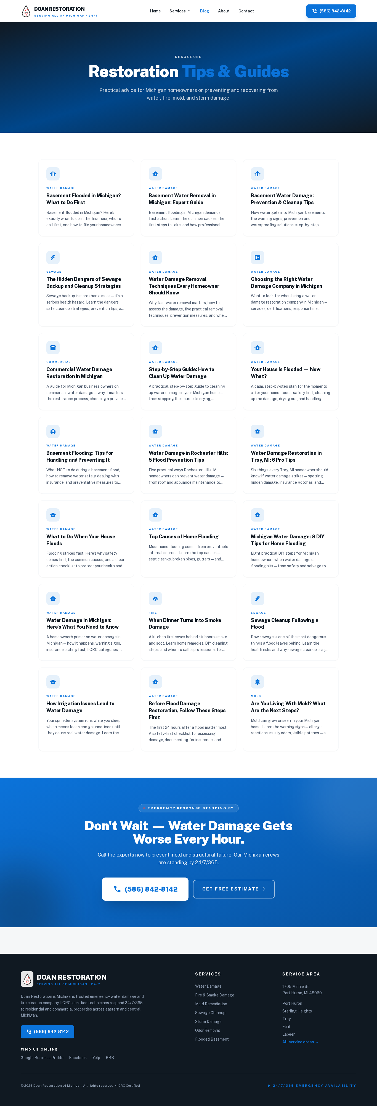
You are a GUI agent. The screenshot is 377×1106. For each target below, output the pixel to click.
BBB (110, 1058)
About (224, 11)
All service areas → (300, 1042)
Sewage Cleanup (210, 1013)
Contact (246, 11)
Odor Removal (207, 1030)
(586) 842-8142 (145, 889)
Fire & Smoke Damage (214, 995)
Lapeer (288, 1034)
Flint (286, 1026)
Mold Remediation (211, 1004)
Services (180, 11)
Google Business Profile (42, 1058)
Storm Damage (208, 1021)
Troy (286, 1019)
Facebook (78, 1058)
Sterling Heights (297, 1011)
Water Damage (208, 986)
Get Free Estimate (234, 889)
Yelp (96, 1058)
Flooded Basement (212, 1039)
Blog (204, 11)
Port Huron (292, 1003)
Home (155, 11)
